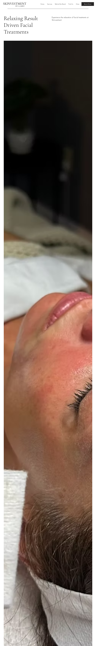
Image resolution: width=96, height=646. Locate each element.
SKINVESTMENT (14, 4)
